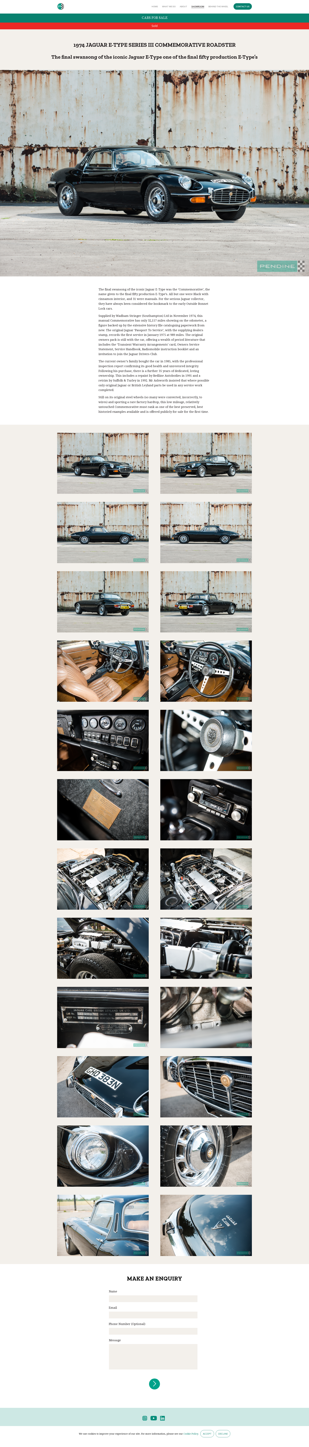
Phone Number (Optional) (127, 1324)
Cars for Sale (154, 18)
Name (113, 1291)
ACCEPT (207, 1433)
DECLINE (223, 1433)
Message (115, 1340)
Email (113, 1307)
